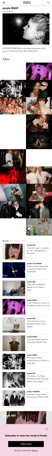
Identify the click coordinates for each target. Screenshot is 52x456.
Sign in (35, 450)
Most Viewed (14, 241)
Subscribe (26, 444)
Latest (22, 241)
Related (6, 241)
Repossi (29, 48)
